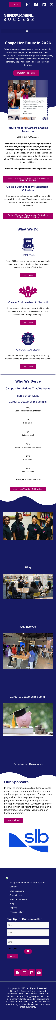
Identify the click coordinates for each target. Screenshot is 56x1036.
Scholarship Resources (28, 764)
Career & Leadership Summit (28, 696)
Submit (13, 956)
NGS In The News (18, 899)
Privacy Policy (17, 912)
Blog (28, 567)
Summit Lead (16, 895)
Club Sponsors (17, 891)
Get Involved (28, 626)
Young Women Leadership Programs (27, 882)
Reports (13, 907)
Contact (13, 887)
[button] (27, 31)
